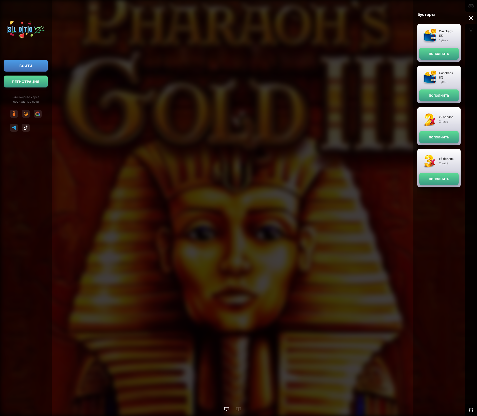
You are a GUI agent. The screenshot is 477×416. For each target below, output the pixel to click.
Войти (25, 66)
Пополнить (439, 54)
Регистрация (26, 82)
